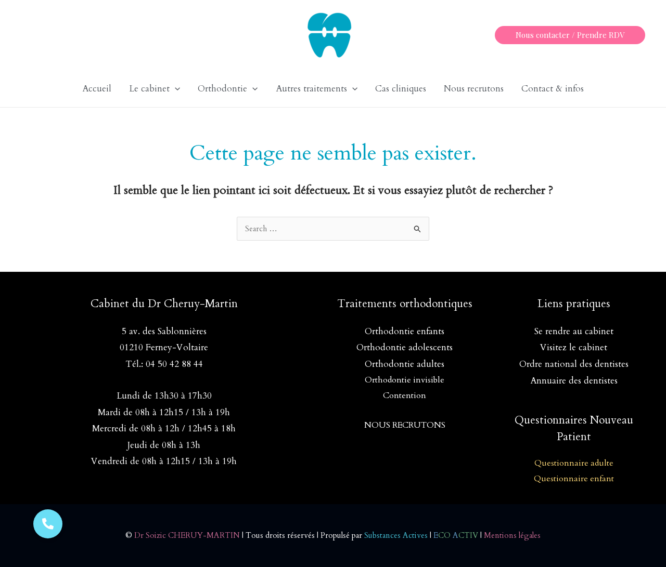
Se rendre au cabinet (573, 331)
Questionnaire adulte (573, 463)
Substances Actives (396, 535)
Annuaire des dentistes (574, 381)
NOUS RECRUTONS (404, 425)
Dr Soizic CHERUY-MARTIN (187, 535)
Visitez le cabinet (573, 347)
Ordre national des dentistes (574, 364)
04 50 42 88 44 (174, 364)
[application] (175, 89)
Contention (404, 395)
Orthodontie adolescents (404, 347)
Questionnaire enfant (574, 478)
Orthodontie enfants (404, 331)
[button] (570, 35)
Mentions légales (512, 535)
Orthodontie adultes (404, 364)
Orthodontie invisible (404, 380)
